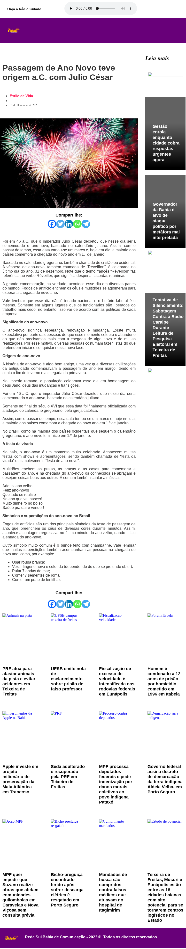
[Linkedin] (69, 224)
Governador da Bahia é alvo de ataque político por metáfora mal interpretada (166, 221)
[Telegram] (86, 224)
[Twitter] (60, 224)
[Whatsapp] (77, 224)
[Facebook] (52, 224)
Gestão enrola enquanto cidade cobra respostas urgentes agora (166, 143)
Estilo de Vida (21, 96)
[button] (92, 30)
